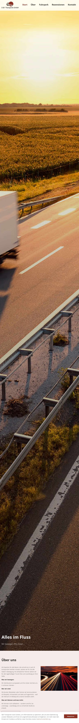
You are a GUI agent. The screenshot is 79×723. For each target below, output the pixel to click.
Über (33, 4)
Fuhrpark (43, 4)
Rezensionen (58, 4)
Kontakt (72, 4)
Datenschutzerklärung (43, 719)
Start (24, 4)
